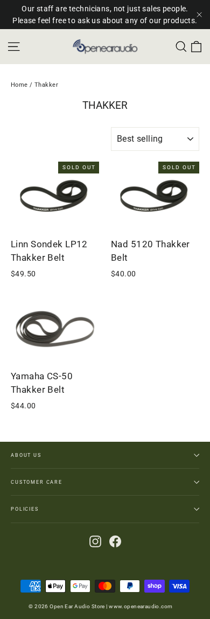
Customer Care (36, 482)
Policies (25, 509)
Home (19, 84)
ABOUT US (26, 455)
